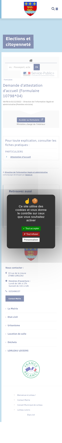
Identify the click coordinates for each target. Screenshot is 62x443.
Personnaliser (31, 240)
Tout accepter (32, 228)
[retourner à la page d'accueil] (30, 9)
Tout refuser (32, 234)
